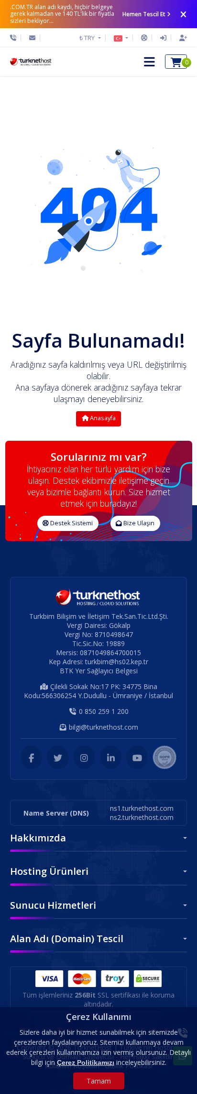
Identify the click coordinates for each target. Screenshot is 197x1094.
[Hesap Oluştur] (181, 37)
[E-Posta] (32, 37)
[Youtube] (137, 757)
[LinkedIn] (110, 757)
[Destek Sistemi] (144, 37)
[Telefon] (15, 37)
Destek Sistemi (71, 523)
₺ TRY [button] (87, 37)
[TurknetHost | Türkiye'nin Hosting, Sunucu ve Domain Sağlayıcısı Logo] (31, 61)
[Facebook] (31, 757)
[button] (121, 37)
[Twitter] (57, 757)
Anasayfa (102, 418)
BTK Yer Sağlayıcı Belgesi (99, 670)
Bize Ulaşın (138, 523)
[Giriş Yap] (163, 37)
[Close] (183, 14)
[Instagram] (84, 757)
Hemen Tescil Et (143, 14)
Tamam (99, 1080)
